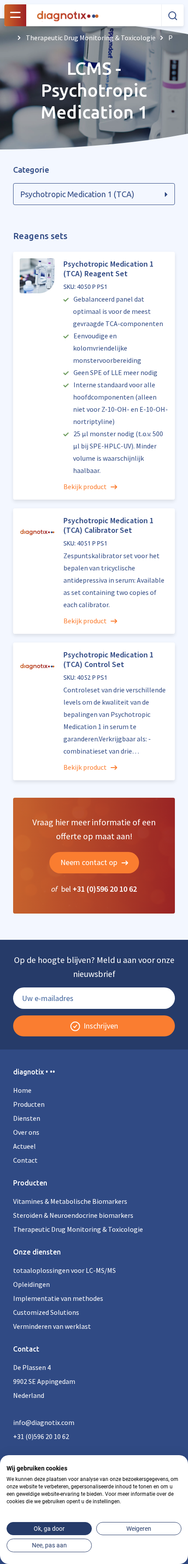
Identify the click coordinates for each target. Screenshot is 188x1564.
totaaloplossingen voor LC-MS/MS (64, 1270)
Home (22, 1090)
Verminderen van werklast (52, 1326)
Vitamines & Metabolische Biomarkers (70, 1201)
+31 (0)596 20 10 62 (105, 889)
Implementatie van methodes (58, 1298)
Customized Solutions (46, 1312)
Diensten (26, 1118)
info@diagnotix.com (43, 1422)
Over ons (26, 1132)
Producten (29, 1104)
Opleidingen (31, 1284)
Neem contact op (89, 862)
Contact (25, 1160)
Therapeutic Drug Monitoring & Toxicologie (78, 1229)
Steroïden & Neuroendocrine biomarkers (73, 1215)
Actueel (24, 1146)
